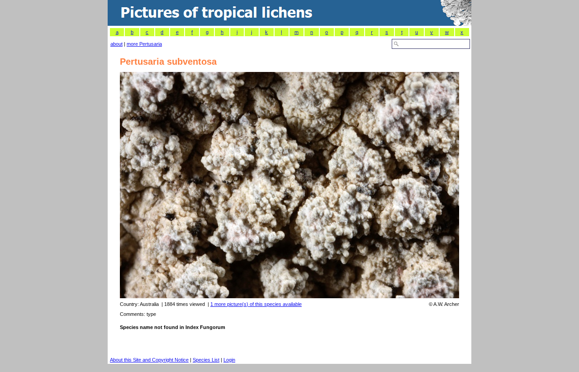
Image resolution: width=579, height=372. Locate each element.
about (116, 44)
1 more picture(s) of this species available (256, 304)
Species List (206, 359)
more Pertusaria (144, 44)
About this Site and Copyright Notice (149, 359)
